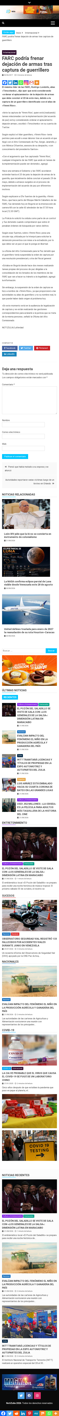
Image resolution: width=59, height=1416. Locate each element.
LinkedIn (10, 354)
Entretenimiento (14, 822)
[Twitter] (10, 82)
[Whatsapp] (20, 82)
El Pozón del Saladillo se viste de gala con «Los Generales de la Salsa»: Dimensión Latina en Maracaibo (33, 715)
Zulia (20, 756)
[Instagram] (26, 82)
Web (4, 444)
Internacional (9, 52)
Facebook (10, 348)
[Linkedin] (15, 82)
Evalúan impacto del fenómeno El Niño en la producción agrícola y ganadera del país (29, 1007)
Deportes (21, 779)
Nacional (21, 732)
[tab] (10, 697)
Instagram (37, 1395)
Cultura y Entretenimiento (27, 704)
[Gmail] (31, 82)
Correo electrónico (11, 432)
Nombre (6, 420)
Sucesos (8, 895)
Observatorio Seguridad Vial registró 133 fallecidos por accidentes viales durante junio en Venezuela (29, 942)
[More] (36, 82)
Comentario (8, 384)
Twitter (27, 348)
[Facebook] (4, 82)
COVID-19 (8, 1030)
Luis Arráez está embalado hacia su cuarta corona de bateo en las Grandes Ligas (35, 787)
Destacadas (43, 704)
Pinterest (43, 348)
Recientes (10, 697)
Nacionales (10, 961)
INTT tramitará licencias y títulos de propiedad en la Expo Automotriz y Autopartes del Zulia (26, 1349)
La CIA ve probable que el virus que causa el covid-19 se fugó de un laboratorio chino (29, 1076)
